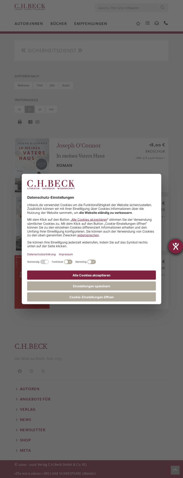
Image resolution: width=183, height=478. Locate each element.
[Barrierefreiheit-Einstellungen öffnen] (175, 246)
